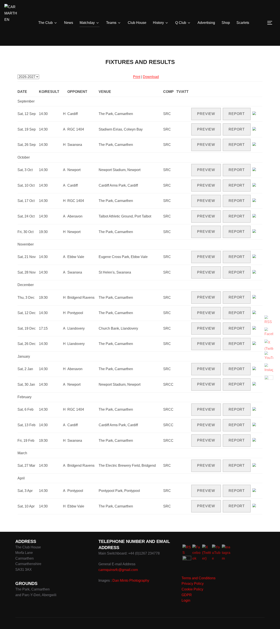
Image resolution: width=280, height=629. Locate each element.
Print (136, 77)
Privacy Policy (193, 583)
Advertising (206, 23)
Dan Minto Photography (130, 580)
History (158, 23)
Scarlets (242, 23)
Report (237, 114)
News (68, 23)
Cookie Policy (192, 589)
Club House (137, 23)
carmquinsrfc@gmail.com (118, 570)
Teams (111, 23)
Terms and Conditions (198, 578)
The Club (45, 23)
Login (186, 600)
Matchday (87, 23)
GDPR (187, 595)
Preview (206, 114)
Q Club (180, 23)
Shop (226, 23)
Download (151, 77)
